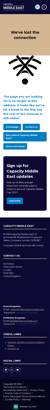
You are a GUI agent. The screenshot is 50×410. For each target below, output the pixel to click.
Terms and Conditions (14, 387)
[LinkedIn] (5, 369)
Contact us (13, 348)
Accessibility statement (15, 390)
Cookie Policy (12, 399)
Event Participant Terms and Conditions (24, 396)
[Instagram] (11, 369)
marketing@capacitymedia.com (27, 309)
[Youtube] (17, 369)
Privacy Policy (37, 390)
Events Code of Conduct (18, 393)
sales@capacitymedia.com (24, 321)
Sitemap (26, 399)
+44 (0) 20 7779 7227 (26, 312)
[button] (37, 6)
